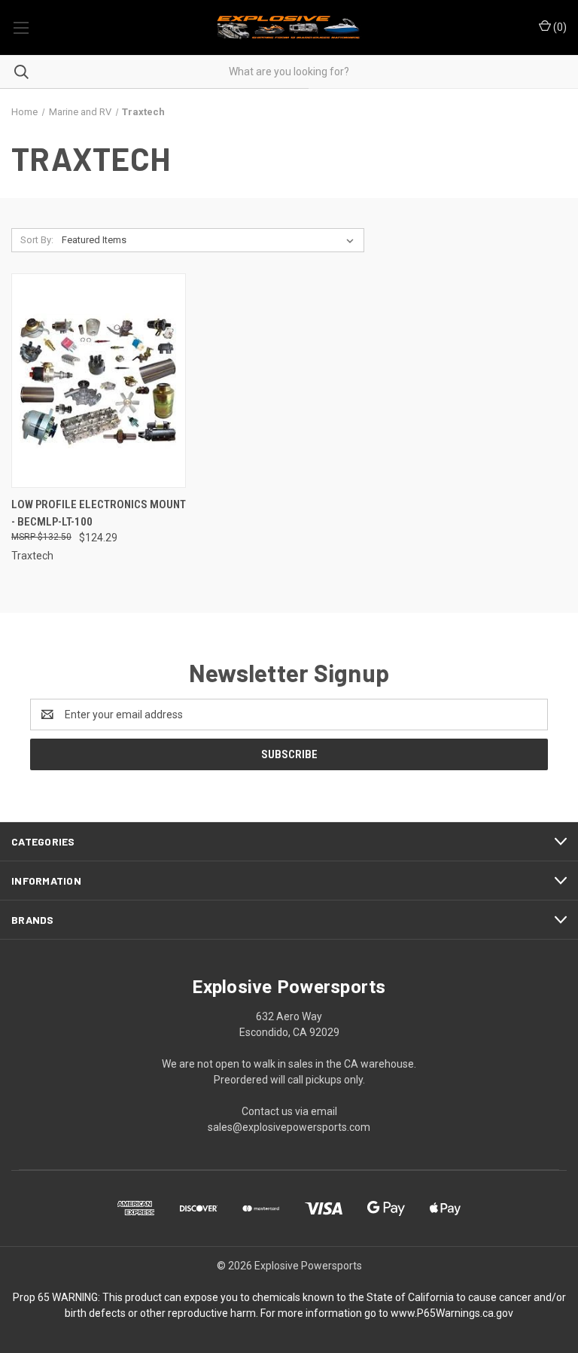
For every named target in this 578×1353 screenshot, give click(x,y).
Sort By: (36, 239)
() (559, 27)
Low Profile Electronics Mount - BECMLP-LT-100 (98, 513)
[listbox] (210, 240)
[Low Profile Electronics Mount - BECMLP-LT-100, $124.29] (98, 380)
